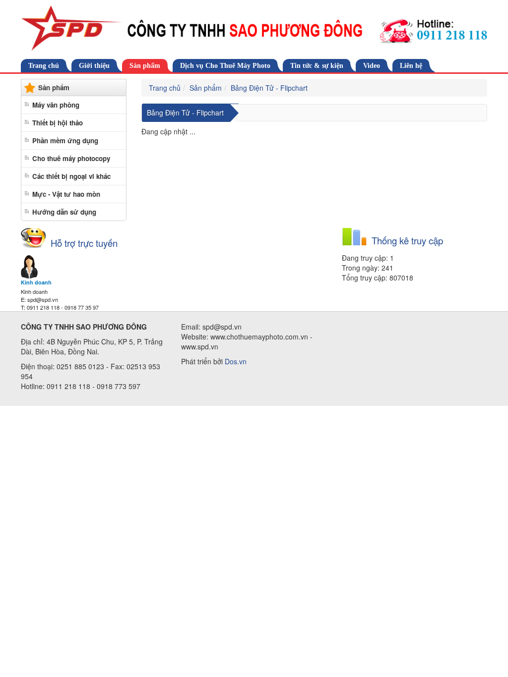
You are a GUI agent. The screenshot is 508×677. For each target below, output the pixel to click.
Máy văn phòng (55, 105)
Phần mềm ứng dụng (65, 140)
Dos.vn (236, 361)
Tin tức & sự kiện (316, 65)
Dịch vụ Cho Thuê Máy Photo (225, 65)
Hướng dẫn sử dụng (64, 212)
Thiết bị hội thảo (57, 122)
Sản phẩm (144, 65)
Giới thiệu (94, 65)
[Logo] (254, 28)
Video (371, 65)
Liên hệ (411, 65)
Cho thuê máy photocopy (71, 158)
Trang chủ (43, 65)
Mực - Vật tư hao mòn (66, 194)
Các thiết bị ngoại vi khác (71, 176)
